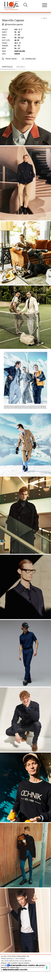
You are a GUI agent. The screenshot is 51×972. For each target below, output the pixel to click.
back (45, 18)
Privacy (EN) (14, 967)
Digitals (20, 66)
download (30, 58)
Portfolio (7, 66)
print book (11, 58)
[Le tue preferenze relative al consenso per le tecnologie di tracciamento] (46, 967)
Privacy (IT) (5, 967)
